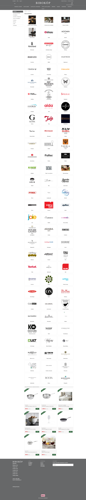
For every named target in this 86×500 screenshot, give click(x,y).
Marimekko (32, 321)
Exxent (49, 259)
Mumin (65, 37)
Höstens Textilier (65, 25)
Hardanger (49, 247)
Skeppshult (32, 247)
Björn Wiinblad (48, 346)
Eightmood (65, 62)
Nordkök (32, 111)
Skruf (49, 333)
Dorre (66, 247)
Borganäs (65, 383)
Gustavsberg (49, 99)
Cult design (32, 346)
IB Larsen (65, 370)
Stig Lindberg (65, 346)
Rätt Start (32, 370)
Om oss (42, 462)
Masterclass (65, 358)
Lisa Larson (49, 309)
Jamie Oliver (65, 185)
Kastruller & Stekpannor (35, 6)
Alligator (32, 173)
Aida (49, 111)
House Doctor (32, 37)
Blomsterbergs (65, 173)
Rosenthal (49, 321)
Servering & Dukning (18, 6)
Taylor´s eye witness (48, 173)
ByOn (49, 296)
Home (32, 210)
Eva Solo (32, 62)
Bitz (49, 185)
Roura (49, 383)
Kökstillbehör (26, 6)
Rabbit (49, 222)
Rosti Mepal (32, 296)
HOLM (32, 185)
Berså (49, 284)
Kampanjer (70, 6)
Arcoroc (32, 284)
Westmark (49, 136)
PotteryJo (65, 86)
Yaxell (65, 148)
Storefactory (65, 333)
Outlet (14, 23)
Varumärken (64, 6)
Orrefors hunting (65, 309)
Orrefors (32, 74)
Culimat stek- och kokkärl (48, 25)
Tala (49, 123)
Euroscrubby (65, 222)
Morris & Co (32, 358)
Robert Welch (32, 136)
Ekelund (32, 259)
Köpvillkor (30, 463)
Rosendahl (32, 86)
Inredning (53, 6)
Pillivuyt (65, 49)
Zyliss (65, 210)
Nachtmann (66, 123)
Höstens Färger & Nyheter (32, 25)
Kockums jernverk (32, 333)
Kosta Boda (49, 74)
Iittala (49, 37)
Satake (65, 321)
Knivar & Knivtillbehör (46, 6)
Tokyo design (49, 358)
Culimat (32, 309)
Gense (32, 123)
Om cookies (43, 466)
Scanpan (32, 148)
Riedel (49, 148)
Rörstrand (32, 49)
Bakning (58, 6)
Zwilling (32, 99)
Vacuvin (48, 210)
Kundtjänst (30, 462)
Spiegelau (65, 99)
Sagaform (65, 111)
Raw (65, 259)
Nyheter (42, 463)
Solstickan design (49, 49)
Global (65, 136)
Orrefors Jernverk (49, 370)
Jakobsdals (32, 383)
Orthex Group (65, 284)
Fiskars (65, 74)
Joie (32, 222)
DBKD (49, 62)
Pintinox (65, 296)
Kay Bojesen (49, 86)
